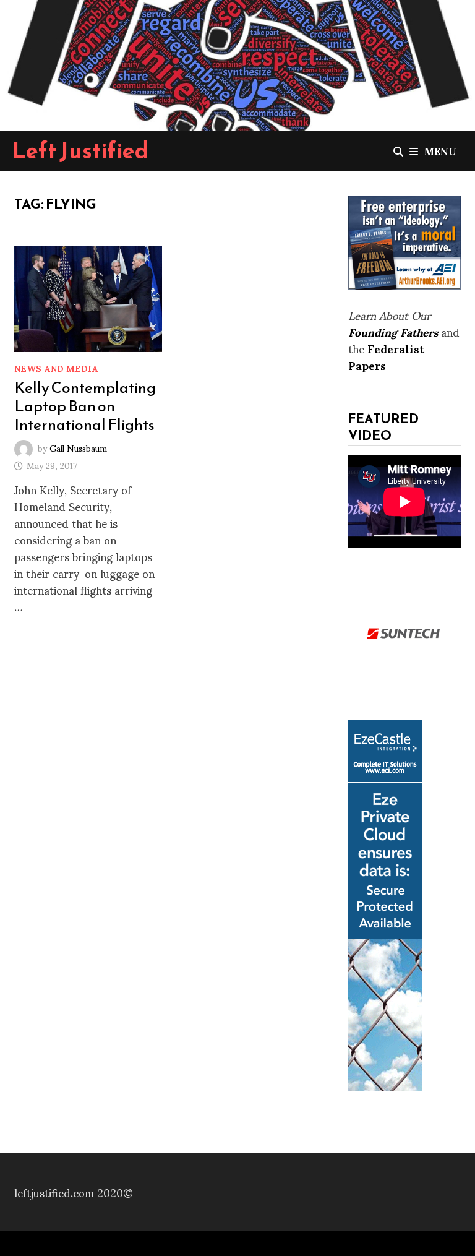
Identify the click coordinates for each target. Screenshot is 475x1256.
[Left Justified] (237, 62)
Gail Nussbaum (78, 447)
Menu (440, 150)
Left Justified (80, 150)
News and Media (56, 368)
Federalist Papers (386, 356)
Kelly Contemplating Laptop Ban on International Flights (85, 406)
